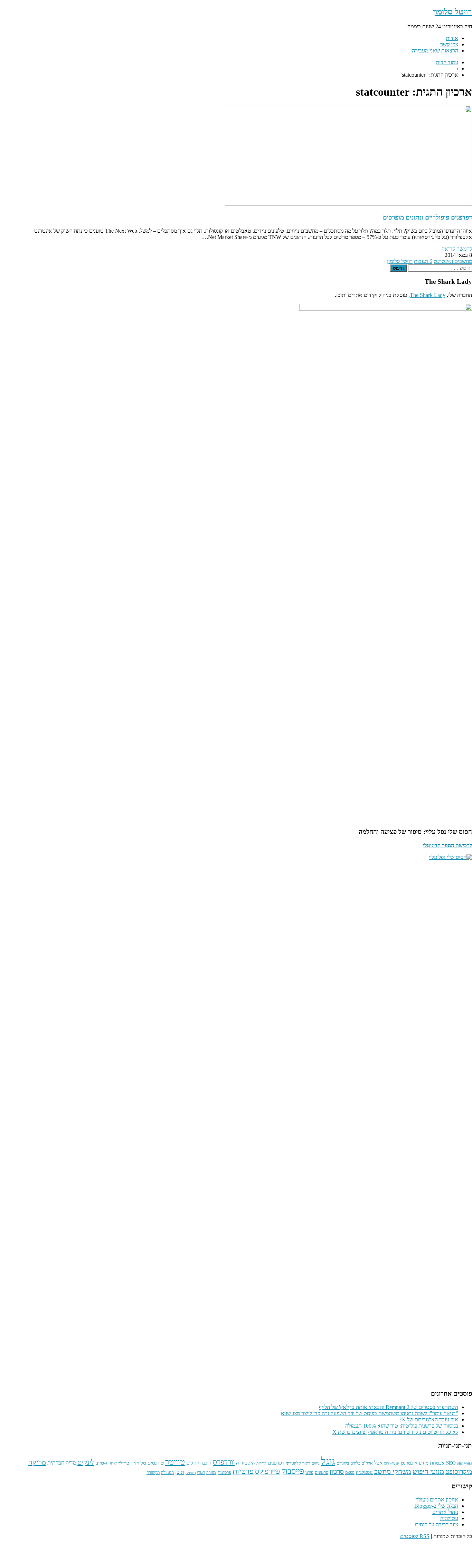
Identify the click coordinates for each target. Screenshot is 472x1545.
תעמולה (167, 1472)
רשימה (191, 1473)
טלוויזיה (138, 1463)
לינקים (85, 1462)
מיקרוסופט (458, 1471)
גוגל (328, 1461)
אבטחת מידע (432, 1463)
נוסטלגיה (364, 1472)
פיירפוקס (267, 1471)
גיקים (316, 1463)
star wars (464, 1463)
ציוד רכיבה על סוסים (436, 1524)
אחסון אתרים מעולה (436, 1500)
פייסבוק (292, 1471)
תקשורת (153, 1472)
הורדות (261, 1463)
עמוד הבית (447, 62)
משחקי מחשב (392, 1471)
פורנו (309, 1472)
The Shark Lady (427, 295)
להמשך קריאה (457, 249)
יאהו (113, 1463)
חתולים (193, 1463)
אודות (452, 38)
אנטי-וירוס (391, 1463)
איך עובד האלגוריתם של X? (428, 1419)
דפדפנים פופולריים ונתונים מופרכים (427, 217)
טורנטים (156, 1463)
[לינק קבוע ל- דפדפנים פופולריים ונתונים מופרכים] (348, 204)
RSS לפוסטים (414, 1536)
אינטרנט (409, 1463)
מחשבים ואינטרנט (453, 261)
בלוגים (355, 1463)
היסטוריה (245, 1463)
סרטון (337, 1471)
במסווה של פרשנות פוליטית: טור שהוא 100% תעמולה (401, 1426)
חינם (206, 1463)
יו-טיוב (102, 1463)
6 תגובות (423, 261)
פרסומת (224, 1472)
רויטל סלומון (452, 11)
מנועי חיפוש (428, 1471)
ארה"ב (367, 1463)
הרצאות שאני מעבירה (435, 51)
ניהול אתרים (445, 1512)
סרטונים (321, 1472)
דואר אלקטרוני (298, 1463)
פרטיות (243, 1471)
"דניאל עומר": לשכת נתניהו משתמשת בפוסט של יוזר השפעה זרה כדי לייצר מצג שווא (369, 1413)
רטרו (201, 1472)
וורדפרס (224, 1462)
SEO (451, 1463)
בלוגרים (343, 1463)
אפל (378, 1463)
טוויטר (175, 1462)
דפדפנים (276, 1463)
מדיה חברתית (61, 1463)
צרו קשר (449, 44)
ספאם (350, 1472)
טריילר (123, 1463)
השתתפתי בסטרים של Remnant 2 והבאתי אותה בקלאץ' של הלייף (388, 1407)
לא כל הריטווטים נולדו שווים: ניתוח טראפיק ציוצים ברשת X (395, 1432)
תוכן (179, 1472)
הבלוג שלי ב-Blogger (436, 1506)
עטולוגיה (449, 1518)
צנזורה (211, 1472)
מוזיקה (37, 1462)
